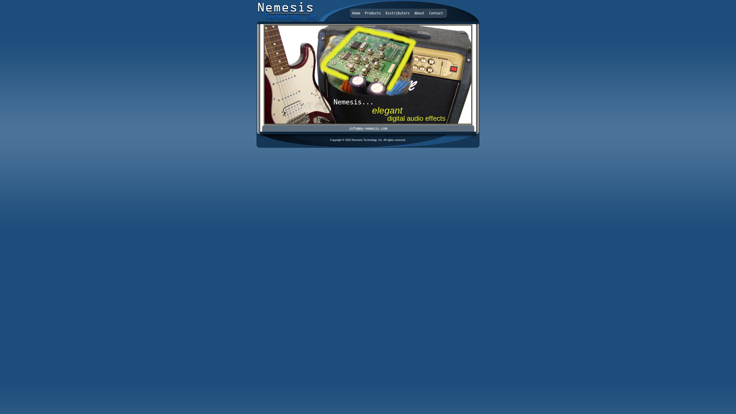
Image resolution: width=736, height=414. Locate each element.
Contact (436, 13)
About (419, 13)
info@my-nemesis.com (368, 128)
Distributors (398, 13)
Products (373, 13)
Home (356, 13)
